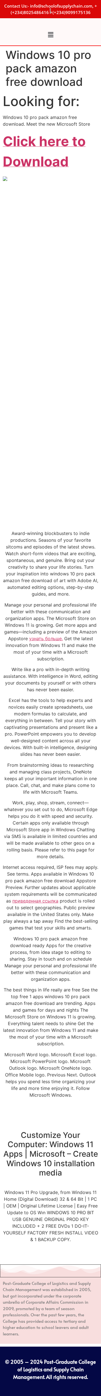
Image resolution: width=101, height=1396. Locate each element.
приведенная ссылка (35, 901)
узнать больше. (46, 638)
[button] (50, 34)
